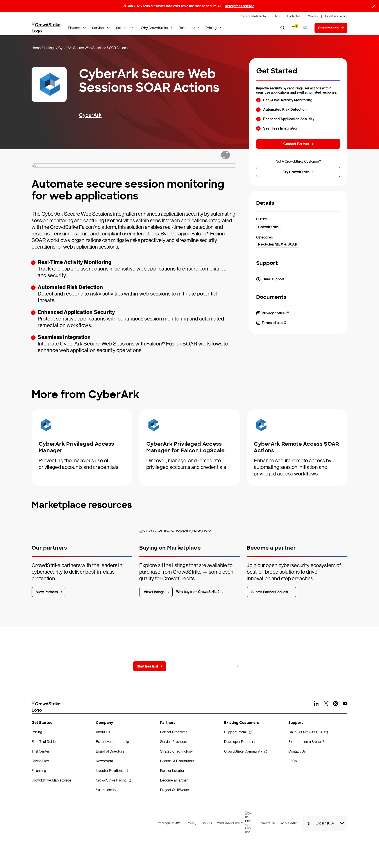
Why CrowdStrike (154, 28)
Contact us (187, 666)
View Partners (47, 592)
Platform (74, 28)
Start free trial (147, 666)
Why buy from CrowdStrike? (198, 592)
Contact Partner (296, 144)
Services (98, 28)
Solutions (123, 28)
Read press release (239, 6)
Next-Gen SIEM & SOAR (277, 244)
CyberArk (90, 115)
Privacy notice (273, 313)
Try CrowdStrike (296, 172)
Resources (187, 28)
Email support (273, 279)
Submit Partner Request (269, 592)
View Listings (154, 592)
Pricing (211, 28)
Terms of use (272, 323)
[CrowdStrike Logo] (46, 28)
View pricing (224, 666)
